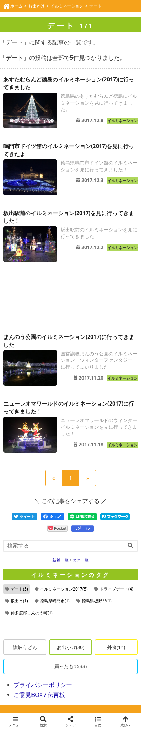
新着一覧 (60, 560)
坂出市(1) (19, 601)
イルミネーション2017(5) (64, 589)
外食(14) (116, 647)
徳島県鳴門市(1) (55, 601)
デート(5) (19, 589)
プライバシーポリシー (43, 685)
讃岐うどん (25, 647)
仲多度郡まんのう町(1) (32, 613)
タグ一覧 (80, 560)
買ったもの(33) (70, 666)
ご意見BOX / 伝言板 (39, 695)
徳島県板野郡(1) (97, 601)
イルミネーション (67, 6)
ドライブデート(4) (116, 589)
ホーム (16, 6)
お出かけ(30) (70, 647)
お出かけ (36, 6)
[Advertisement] (70, 297)
